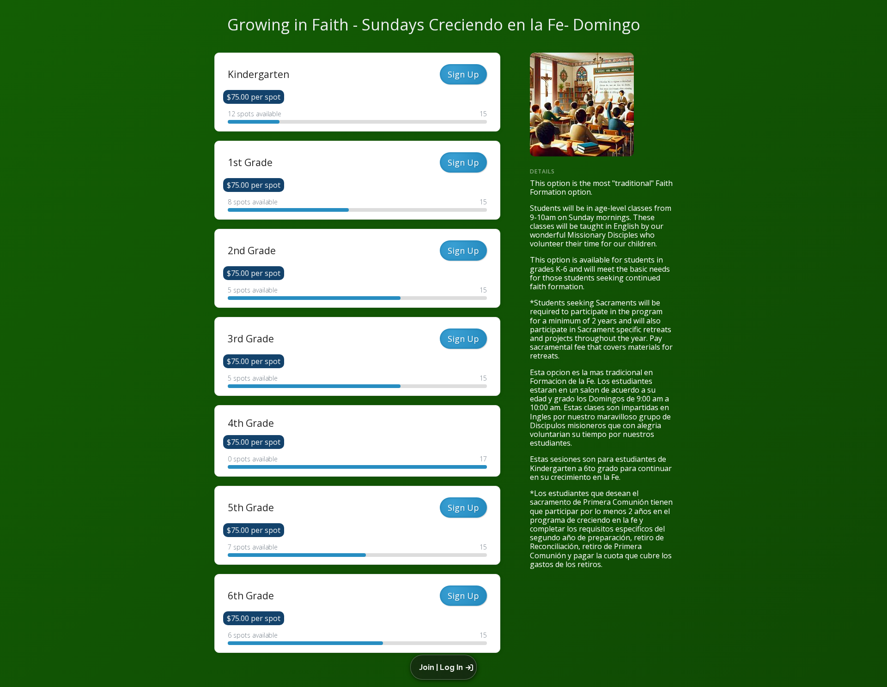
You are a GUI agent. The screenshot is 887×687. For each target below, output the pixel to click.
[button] (445, 667)
